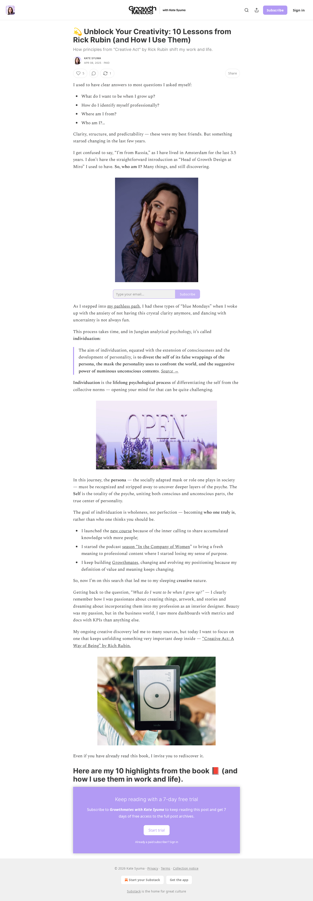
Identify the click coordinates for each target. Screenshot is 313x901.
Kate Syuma (92, 58)
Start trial (156, 829)
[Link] (66, 775)
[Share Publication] (256, 10)
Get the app (179, 880)
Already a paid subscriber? (156, 842)
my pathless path (123, 306)
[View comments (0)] (93, 73)
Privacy (152, 868)
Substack (134, 891)
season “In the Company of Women (156, 546)
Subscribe (275, 10)
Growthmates (125, 562)
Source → (169, 371)
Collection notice (185, 868)
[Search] (246, 10)
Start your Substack (144, 880)
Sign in (299, 10)
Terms (165, 868)
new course (121, 531)
